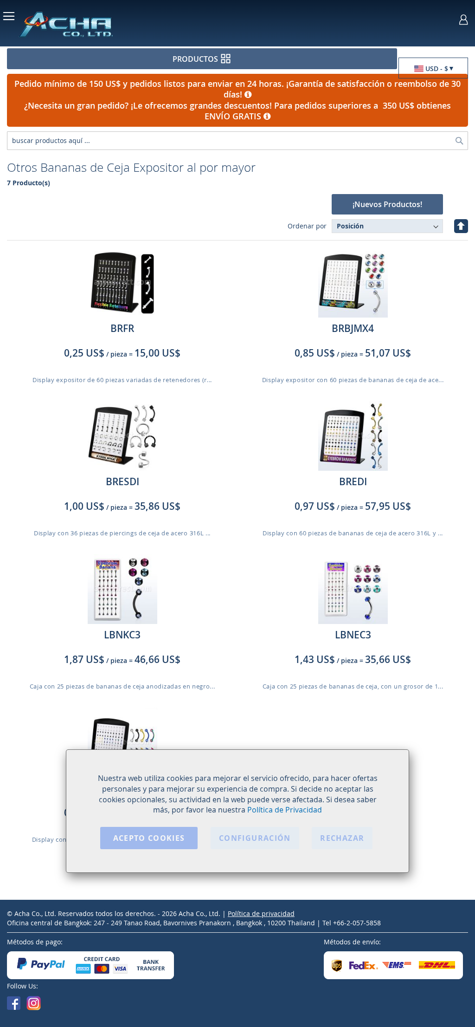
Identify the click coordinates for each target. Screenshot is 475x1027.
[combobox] (237, 140)
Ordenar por (307, 225)
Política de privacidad (261, 913)
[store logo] (98, 24)
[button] (433, 68)
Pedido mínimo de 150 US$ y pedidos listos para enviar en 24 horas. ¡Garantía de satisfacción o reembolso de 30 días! (237, 89)
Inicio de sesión (463, 19)
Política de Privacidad (284, 810)
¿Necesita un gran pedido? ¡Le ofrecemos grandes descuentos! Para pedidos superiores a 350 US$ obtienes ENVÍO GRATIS (237, 111)
